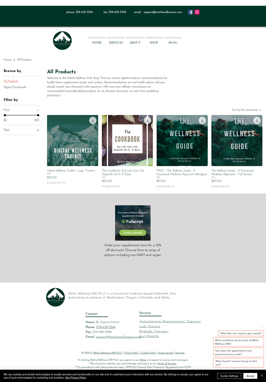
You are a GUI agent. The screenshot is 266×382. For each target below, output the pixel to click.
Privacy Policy (131, 352)
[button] (115, 41)
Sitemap (180, 352)
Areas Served (165, 352)
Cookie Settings (229, 376)
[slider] (5, 115)
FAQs (143, 359)
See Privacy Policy (75, 377)
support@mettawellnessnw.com (163, 12)
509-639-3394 (84, 12)
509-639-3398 (117, 12)
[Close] (261, 376)
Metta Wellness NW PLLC (107, 352)
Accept (250, 376)
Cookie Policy (148, 352)
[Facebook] (190, 12)
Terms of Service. (167, 363)
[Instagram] (197, 12)
